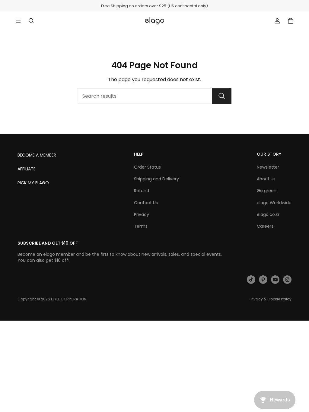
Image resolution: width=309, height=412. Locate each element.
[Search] (221, 96)
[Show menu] (18, 20)
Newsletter (268, 167)
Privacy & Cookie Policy (270, 299)
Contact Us (146, 203)
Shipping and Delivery (156, 179)
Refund (141, 191)
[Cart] (290, 20)
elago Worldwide (274, 203)
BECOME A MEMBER (37, 155)
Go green (266, 191)
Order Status (147, 167)
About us (266, 179)
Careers (265, 226)
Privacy (141, 214)
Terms (141, 226)
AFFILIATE (27, 169)
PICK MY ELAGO (33, 183)
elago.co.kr (268, 214)
